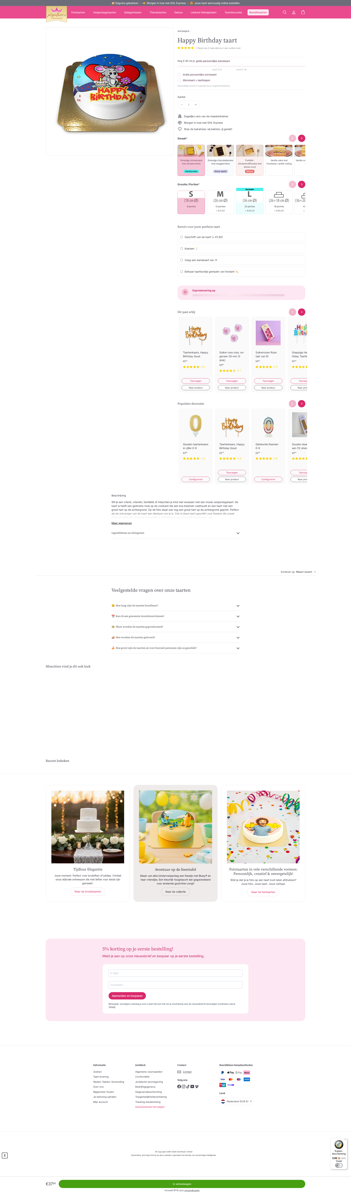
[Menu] (345, 1140)
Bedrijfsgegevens (145, 1086)
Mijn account (100, 1101)
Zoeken (97, 1071)
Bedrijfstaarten (258, 12)
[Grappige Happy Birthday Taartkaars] (304, 345)
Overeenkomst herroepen (150, 1106)
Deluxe (178, 12)
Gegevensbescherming (148, 1091)
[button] (5, 1155)
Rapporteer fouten (103, 1091)
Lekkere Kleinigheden (203, 12)
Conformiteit (142, 1076)
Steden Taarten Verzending (108, 1081)
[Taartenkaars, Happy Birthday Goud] (195, 345)
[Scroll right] (301, 312)
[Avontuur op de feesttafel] (175, 827)
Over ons (98, 1086)
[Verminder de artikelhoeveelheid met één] (182, 105)
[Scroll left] (292, 312)
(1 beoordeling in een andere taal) (224, 48)
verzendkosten (192, 1190)
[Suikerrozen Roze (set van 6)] (268, 345)
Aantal (181, 96)
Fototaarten (78, 12)
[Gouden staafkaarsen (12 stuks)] (304, 437)
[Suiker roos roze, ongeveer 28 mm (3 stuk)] (232, 347)
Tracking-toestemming (148, 1101)
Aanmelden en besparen (127, 996)
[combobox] (298, 572)
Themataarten (158, 12)
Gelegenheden (132, 12)
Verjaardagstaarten (104, 12)
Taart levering (101, 1076)
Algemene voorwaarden (149, 1071)
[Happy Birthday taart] (66, 707)
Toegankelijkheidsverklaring (151, 1096)
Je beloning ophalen (104, 1096)
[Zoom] (109, 91)
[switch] (339, 1165)
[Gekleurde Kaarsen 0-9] (268, 437)
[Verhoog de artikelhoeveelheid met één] (196, 105)
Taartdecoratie (233, 12)
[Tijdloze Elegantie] (87, 827)
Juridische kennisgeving (149, 1081)
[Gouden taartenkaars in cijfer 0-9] (195, 437)
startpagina (183, 31)
